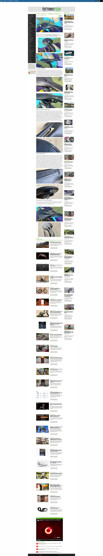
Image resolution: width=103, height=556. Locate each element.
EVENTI (30, 36)
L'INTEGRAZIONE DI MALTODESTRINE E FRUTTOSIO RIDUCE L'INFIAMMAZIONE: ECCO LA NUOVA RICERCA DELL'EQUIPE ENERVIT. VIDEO (49, 552)
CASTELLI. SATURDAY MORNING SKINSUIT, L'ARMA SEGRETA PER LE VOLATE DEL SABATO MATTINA (68, 332)
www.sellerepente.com (39, 205)
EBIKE (29, 33)
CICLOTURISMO (31, 25)
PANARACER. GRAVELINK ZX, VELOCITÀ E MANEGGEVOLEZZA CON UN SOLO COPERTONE (68, 275)
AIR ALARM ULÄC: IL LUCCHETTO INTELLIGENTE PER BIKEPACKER (55, 496)
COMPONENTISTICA (32, 26)
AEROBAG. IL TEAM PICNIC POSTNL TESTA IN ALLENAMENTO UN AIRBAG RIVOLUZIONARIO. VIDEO (49, 543)
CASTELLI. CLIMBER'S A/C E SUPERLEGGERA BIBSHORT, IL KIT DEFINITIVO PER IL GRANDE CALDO (69, 22)
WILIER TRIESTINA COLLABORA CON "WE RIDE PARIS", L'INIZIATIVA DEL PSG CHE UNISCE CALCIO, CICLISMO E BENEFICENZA (56, 323)
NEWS (29, 49)
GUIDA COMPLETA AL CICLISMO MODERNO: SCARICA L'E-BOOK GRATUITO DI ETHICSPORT (55, 416)
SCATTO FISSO (31, 55)
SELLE (29, 57)
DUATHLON (30, 31)
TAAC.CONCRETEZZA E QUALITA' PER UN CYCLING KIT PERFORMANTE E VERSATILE (69, 237)
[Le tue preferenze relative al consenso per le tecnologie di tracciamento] (101, 554)
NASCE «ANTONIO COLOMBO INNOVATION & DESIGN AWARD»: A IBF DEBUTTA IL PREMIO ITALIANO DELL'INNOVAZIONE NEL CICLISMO (56, 485)
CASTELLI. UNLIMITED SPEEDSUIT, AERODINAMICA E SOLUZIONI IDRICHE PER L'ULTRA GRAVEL (68, 257)
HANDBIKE (30, 41)
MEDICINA (30, 46)
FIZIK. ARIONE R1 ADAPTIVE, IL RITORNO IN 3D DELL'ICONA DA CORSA (69, 40)
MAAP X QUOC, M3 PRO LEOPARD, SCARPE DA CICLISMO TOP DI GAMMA (68, 145)
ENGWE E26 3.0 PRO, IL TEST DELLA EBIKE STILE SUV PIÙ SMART (68, 75)
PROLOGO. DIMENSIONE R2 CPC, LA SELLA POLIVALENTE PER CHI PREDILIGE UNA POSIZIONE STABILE (68, 295)
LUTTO (30, 44)
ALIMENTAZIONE (31, 16)
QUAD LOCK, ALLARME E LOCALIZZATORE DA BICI (54, 346)
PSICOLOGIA (30, 52)
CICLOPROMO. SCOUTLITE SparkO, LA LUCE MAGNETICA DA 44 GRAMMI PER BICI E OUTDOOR (49, 540)
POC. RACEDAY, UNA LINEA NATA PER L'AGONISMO (68, 110)
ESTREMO (30, 34)
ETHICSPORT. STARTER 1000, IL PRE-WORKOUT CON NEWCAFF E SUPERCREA (56, 358)
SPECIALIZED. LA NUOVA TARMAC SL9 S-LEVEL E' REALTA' (56, 265)
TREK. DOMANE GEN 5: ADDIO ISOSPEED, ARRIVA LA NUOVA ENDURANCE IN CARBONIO (56, 381)
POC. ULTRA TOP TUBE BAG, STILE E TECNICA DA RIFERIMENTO (68, 58)
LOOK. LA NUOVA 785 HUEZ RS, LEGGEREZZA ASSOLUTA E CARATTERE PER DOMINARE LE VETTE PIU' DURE (56, 439)
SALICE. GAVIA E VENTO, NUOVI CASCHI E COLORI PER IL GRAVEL (56, 369)
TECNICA (30, 60)
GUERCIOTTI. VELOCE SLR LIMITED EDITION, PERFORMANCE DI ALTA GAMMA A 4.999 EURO (68, 179)
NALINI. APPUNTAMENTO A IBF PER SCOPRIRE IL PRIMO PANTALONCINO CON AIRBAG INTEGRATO (56, 451)
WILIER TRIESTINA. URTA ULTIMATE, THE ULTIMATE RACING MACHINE (55, 242)
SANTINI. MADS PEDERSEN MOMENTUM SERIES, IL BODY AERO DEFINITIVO (68, 92)
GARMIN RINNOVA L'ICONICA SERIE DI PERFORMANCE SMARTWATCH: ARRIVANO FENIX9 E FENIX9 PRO (56, 254)
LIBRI (29, 42)
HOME (37, 12)
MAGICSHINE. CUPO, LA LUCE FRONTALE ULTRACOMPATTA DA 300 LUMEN (56, 300)
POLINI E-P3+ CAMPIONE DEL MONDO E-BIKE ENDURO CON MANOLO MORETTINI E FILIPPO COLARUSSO (56, 427)
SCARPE (30, 54)
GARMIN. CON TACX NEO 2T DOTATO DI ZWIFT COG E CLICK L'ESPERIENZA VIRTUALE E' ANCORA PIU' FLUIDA (56, 312)
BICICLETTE (30, 19)
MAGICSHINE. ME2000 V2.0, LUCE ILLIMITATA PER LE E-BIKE (55, 508)
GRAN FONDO (31, 39)
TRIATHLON (30, 62)
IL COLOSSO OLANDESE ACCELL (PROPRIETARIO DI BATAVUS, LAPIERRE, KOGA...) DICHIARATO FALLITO (56, 393)
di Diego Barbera (66, 77)
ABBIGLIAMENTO (31, 14)
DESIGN (30, 28)
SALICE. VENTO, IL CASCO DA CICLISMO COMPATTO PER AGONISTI (68, 127)
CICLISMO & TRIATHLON (30, 23)
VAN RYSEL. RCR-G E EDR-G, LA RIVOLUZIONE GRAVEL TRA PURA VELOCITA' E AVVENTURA (55, 289)
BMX (29, 21)
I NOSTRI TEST (66, 12)
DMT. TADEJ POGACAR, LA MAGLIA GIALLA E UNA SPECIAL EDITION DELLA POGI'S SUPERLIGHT (56, 462)
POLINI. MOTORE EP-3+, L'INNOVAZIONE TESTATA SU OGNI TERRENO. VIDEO (50, 546)
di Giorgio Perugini (38, 15)
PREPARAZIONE (31, 50)
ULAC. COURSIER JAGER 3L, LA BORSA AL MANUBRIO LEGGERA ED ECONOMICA (56, 473)
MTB (29, 47)
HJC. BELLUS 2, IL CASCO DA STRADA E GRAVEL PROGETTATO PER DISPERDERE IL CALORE (56, 277)
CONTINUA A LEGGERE (54, 260)
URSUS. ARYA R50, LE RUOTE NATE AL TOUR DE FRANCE (68, 162)
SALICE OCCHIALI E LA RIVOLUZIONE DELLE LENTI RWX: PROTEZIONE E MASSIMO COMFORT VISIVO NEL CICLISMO (69, 198)
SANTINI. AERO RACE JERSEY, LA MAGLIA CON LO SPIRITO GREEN (68, 312)
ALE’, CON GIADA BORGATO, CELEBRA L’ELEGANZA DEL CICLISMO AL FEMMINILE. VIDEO (48, 549)
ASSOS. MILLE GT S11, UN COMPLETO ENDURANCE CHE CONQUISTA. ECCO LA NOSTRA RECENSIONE (68, 219)
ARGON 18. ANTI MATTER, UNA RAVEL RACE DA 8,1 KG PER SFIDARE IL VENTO (56, 335)
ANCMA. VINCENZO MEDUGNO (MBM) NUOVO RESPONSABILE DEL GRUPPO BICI (56, 404)
